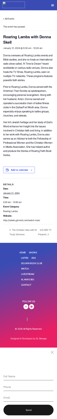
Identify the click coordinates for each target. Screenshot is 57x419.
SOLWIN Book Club (31, 263)
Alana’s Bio (27, 279)
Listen (24, 257)
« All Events (8, 18)
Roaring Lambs (10, 211)
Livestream (27, 274)
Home (22, 252)
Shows (33, 252)
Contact (26, 284)
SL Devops (41, 338)
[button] (53, 5)
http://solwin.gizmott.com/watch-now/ (21, 220)
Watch (25, 268)
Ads (33, 257)
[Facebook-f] (25, 306)
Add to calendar (19, 169)
